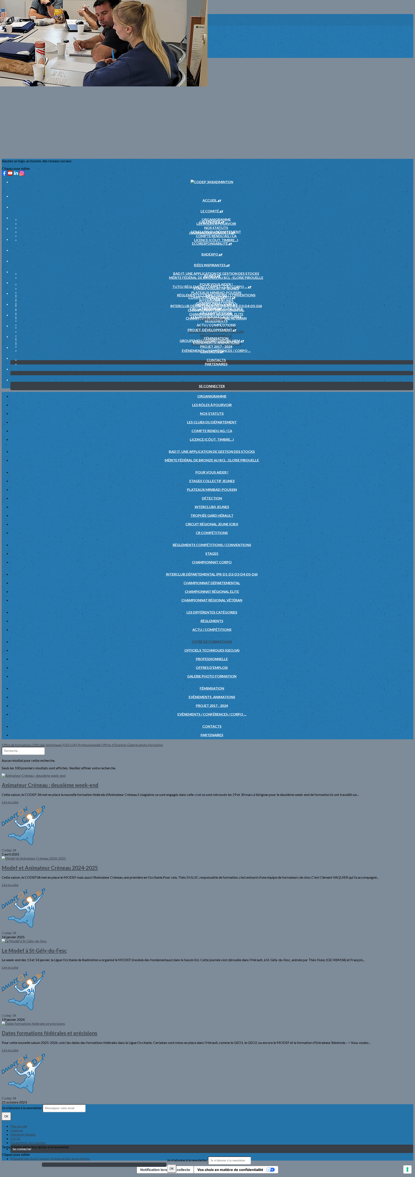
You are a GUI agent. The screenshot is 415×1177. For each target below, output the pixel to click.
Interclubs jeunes (212, 507)
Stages (211, 553)
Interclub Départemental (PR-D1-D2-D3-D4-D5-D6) (216, 306)
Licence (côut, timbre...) (216, 240)
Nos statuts (216, 228)
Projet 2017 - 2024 (216, 346)
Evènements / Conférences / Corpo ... (211, 714)
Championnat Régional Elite (216, 314)
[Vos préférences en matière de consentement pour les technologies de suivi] (407, 1169)
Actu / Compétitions (216, 325)
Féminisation (216, 338)
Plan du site (18, 1126)
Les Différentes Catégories (216, 317)
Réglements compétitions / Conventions (216, 295)
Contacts (216, 360)
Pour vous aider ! (216, 284)
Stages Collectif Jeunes (212, 481)
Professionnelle (216, 336)
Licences (16, 1130)
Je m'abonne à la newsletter (187, 1160)
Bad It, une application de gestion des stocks (216, 273)
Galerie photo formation (211, 676)
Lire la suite (10, 802)
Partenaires (216, 364)
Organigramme (216, 219)
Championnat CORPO (216, 303)
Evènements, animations (212, 697)
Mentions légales (23, 1134)
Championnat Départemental (212, 583)
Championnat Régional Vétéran (211, 600)
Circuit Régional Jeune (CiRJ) (211, 524)
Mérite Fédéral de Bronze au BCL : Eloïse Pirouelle (212, 460)
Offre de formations (216, 327)
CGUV (15, 1138)
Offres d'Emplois (212, 667)
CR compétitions (212, 533)
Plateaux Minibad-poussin (216, 292)
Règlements (212, 621)
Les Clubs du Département (212, 422)
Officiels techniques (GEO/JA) (211, 650)
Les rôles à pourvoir (212, 405)
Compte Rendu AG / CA (216, 236)
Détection (212, 498)
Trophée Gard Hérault (211, 515)
